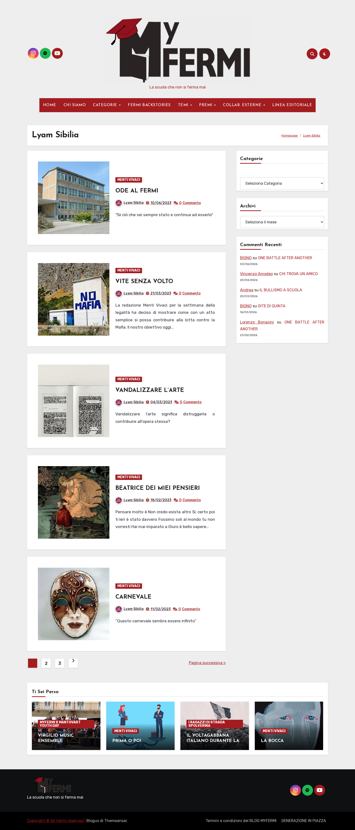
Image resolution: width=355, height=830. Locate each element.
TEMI (184, 105)
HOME (49, 105)
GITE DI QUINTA (271, 306)
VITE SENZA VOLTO (144, 282)
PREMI (206, 105)
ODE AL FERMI (136, 191)
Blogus (92, 820)
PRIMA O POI (126, 741)
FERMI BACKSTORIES (149, 105)
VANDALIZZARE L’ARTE (149, 390)
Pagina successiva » (207, 663)
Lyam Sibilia (134, 203)
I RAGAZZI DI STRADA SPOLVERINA (206, 724)
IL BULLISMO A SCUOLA (281, 290)
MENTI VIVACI (128, 180)
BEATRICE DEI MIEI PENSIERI (157, 488)
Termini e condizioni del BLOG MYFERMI (241, 820)
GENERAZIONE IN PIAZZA (303, 820)
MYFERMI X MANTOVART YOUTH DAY (60, 724)
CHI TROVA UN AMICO (298, 274)
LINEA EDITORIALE (292, 105)
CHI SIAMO (75, 105)
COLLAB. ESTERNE (243, 105)
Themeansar (115, 820)
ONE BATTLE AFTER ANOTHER (285, 258)
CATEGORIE (105, 105)
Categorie (249, 173)
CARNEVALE (133, 597)
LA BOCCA (272, 741)
